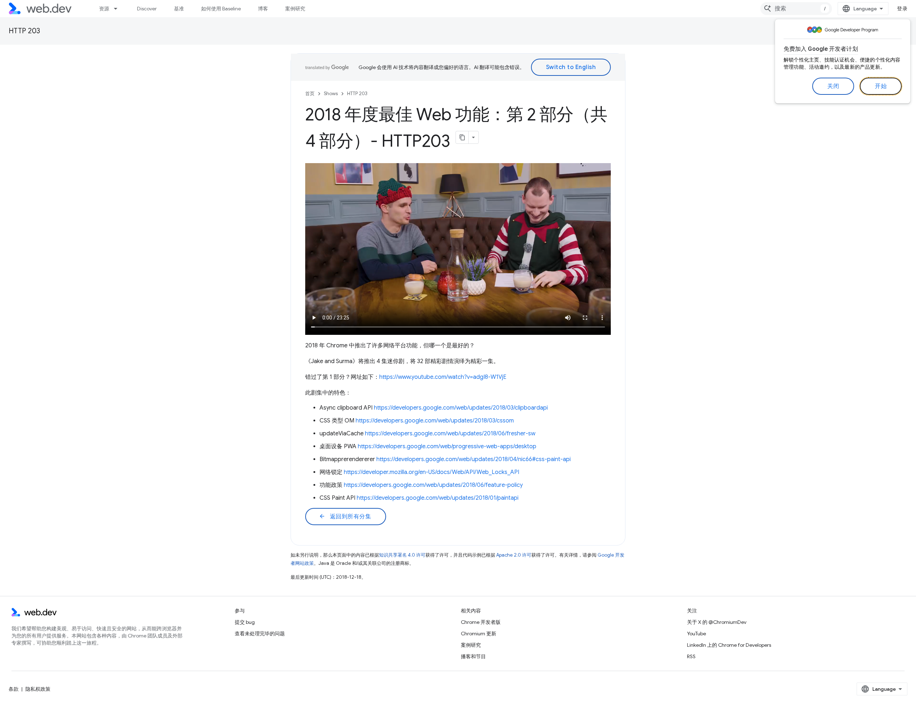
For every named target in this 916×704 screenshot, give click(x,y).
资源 (104, 8)
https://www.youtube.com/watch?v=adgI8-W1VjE (442, 377)
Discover (147, 8)
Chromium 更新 (478, 633)
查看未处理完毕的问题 (260, 633)
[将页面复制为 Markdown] (462, 137)
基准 (179, 8)
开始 (881, 86)
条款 (14, 689)
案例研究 (295, 8)
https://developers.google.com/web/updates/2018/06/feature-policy (433, 485)
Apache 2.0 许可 (513, 555)
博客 (263, 8)
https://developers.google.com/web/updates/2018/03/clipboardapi (461, 407)
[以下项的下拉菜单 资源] (118, 8)
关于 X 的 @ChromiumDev (716, 622)
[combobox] (796, 8)
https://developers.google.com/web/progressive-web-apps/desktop (447, 446)
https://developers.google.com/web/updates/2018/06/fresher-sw (450, 433)
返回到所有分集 (345, 516)
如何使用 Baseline (221, 8)
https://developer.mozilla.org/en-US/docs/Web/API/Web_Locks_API (431, 472)
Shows (331, 94)
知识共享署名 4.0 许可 (402, 555)
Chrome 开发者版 (481, 622)
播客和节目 (473, 656)
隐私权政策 (37, 689)
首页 (310, 94)
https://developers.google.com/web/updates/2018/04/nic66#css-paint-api (473, 459)
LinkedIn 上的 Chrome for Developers (729, 645)
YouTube (696, 633)
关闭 (833, 86)
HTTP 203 (24, 30)
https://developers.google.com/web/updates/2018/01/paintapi (437, 498)
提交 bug (245, 622)
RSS (691, 656)
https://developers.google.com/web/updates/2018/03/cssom (435, 420)
